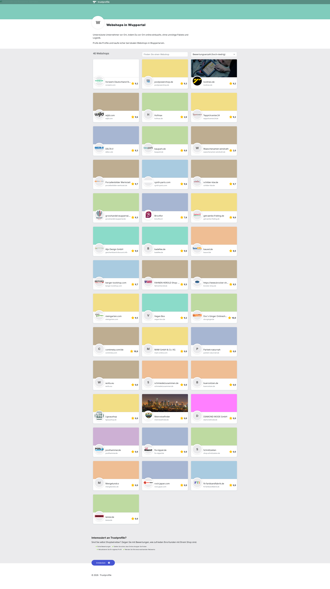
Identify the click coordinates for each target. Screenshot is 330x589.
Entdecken (100, 562)
